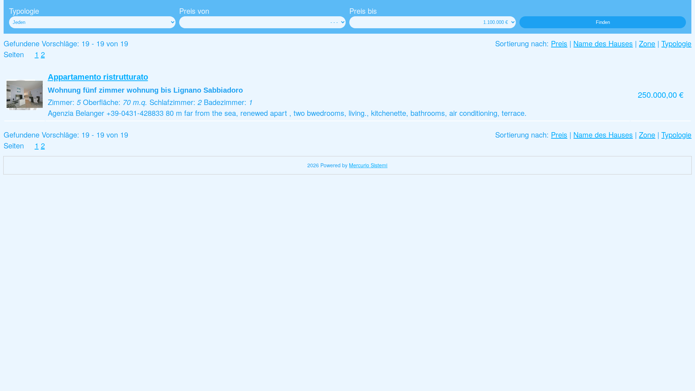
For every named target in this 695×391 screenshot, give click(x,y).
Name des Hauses (603, 43)
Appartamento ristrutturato (98, 76)
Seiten (14, 54)
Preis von (194, 10)
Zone (647, 43)
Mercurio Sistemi (368, 165)
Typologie (24, 10)
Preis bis (363, 10)
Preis (559, 43)
